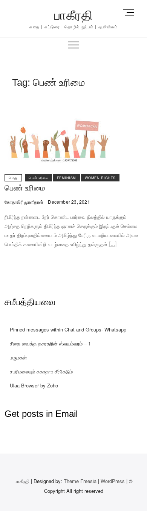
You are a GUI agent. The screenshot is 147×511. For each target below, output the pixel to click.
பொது (13, 177)
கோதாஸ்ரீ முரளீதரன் (24, 201)
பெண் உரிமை (38, 177)
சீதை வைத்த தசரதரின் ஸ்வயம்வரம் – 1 (50, 343)
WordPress (113, 481)
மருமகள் (18, 357)
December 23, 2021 (68, 201)
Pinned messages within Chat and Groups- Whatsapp (68, 329)
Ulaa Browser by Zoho (34, 385)
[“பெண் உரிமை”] (112, 245)
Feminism (66, 177)
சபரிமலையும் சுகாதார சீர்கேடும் (41, 371)
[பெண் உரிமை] (59, 101)
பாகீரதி (73, 15)
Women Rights (100, 177)
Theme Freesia (80, 481)
